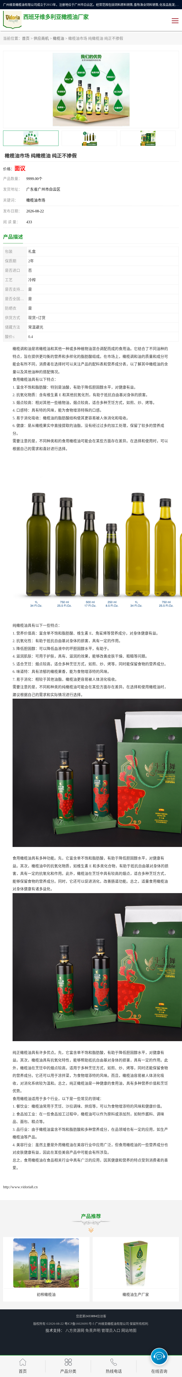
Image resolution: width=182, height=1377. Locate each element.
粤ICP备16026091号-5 (79, 1323)
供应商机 (41, 38)
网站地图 (128, 1331)
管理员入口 (110, 1331)
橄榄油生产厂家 (46, 1295)
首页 (26, 38)
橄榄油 (58, 38)
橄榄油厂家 (135, 1295)
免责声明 (92, 1331)
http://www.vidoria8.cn (20, 1187)
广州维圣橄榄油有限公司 (112, 1323)
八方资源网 (74, 1331)
